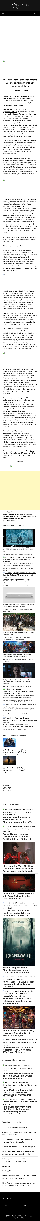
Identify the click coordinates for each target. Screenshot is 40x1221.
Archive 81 (6, 1166)
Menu (35, 13)
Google (32, 451)
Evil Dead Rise (7, 1171)
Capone (12, 103)
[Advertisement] (20, 36)
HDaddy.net (20, 4)
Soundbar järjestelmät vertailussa (14, 1127)
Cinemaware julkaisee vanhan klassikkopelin (18, 1147)
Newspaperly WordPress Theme (24, 1217)
